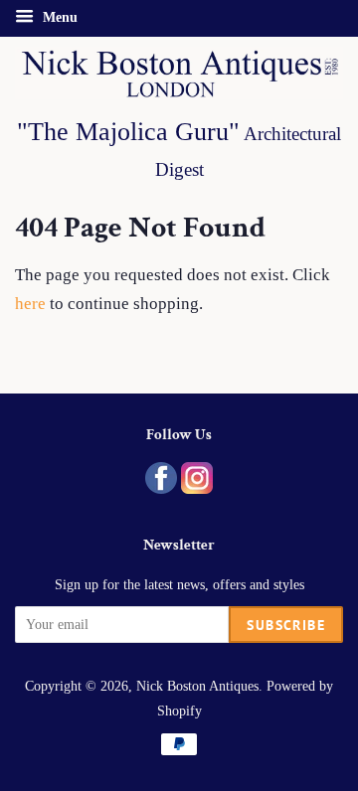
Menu (58, 17)
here (30, 303)
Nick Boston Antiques (197, 686)
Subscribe (286, 625)
